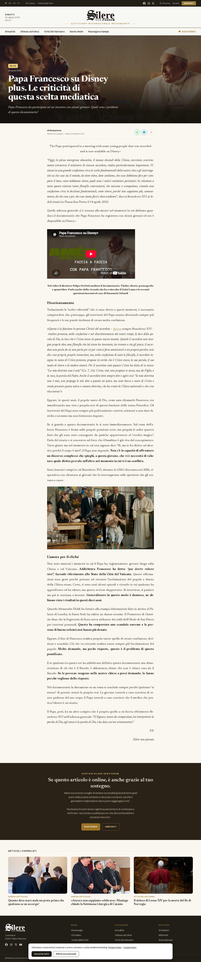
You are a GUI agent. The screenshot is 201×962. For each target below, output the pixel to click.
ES (14, 3)
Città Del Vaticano (54, 31)
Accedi (176, 3)
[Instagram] (148, 3)
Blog (13, 66)
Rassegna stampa (98, 31)
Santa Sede (76, 31)
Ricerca (166, 3)
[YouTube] (20, 944)
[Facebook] (144, 3)
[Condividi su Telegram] (144, 132)
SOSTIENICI (189, 31)
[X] (153, 3)
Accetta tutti (41, 954)
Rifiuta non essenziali (66, 954)
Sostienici (164, 930)
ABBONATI (189, 3)
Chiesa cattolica (29, 31)
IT (6, 3)
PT (18, 3)
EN (10, 3)
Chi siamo (30, 3)
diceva (117, 329)
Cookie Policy (129, 947)
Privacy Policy (115, 947)
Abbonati (163, 935)
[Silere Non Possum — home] (100, 15)
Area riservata (166, 940)
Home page (77, 930)
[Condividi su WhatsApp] (137, 132)
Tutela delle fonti (45, 3)
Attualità (10, 31)
